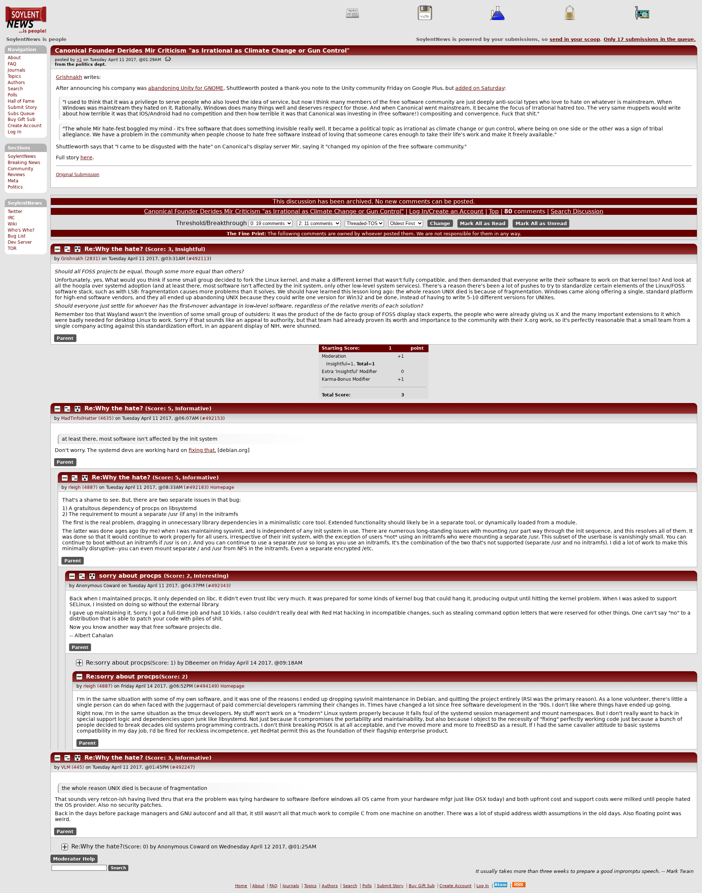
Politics (15, 187)
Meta (13, 180)
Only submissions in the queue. (650, 39)
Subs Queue (21, 113)
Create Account (25, 125)
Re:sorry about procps (118, 662)
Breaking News (24, 162)
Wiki (12, 224)
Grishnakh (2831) (80, 258)
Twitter (15, 211)
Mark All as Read (482, 223)
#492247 (182, 767)
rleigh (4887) (83, 487)
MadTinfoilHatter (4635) (87, 418)
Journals (16, 70)
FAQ (12, 63)
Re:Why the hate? (113, 249)
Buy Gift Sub (21, 119)
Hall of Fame (21, 101)
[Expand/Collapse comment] (57, 249)
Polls (12, 95)
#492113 (199, 258)
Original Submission (77, 174)
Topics (14, 76)
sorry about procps (130, 575)
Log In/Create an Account (446, 211)
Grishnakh (69, 77)
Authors (16, 82)
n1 (79, 59)
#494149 (206, 686)
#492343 (218, 585)
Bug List (17, 236)
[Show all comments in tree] (77, 249)
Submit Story (22, 107)
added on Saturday (479, 88)
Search (15, 88)
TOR (12, 248)
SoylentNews (26, 20)
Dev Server (20, 242)
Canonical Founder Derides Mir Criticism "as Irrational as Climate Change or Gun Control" (202, 50)
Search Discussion (577, 211)
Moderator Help (74, 859)
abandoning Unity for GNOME (185, 88)
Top (494, 211)
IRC (11, 217)
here (86, 157)
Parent (65, 338)
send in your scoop (575, 39)
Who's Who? (21, 230)
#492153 (212, 418)
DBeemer (197, 663)
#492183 (196, 487)
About (14, 57)
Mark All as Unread (541, 223)
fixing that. (202, 450)
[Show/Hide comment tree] (67, 249)
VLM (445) (72, 767)
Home (241, 886)
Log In (15, 131)
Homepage (222, 487)
